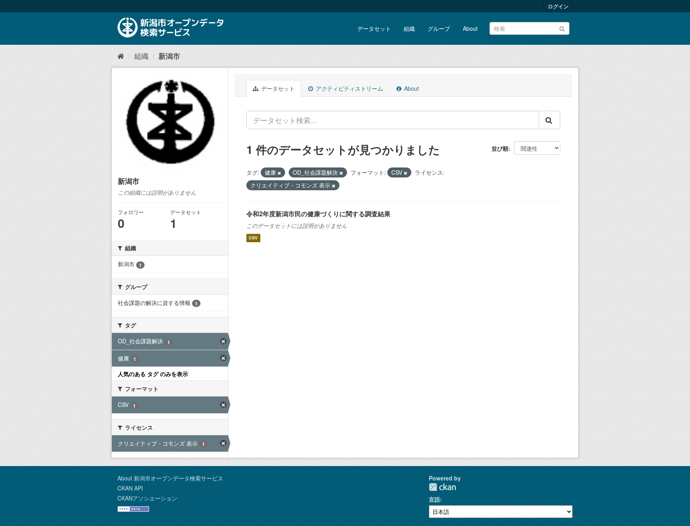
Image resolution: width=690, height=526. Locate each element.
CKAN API (130, 488)
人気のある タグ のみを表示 (153, 374)
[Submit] (562, 27)
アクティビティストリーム (348, 88)
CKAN (442, 487)
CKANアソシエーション (147, 498)
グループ (439, 28)
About (470, 28)
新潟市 (169, 56)
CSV (253, 238)
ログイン (558, 6)
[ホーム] (120, 55)
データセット (374, 28)
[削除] (279, 172)
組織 (409, 28)
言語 (434, 499)
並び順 (500, 148)
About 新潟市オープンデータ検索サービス (170, 478)
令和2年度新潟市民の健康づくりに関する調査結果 (318, 213)
